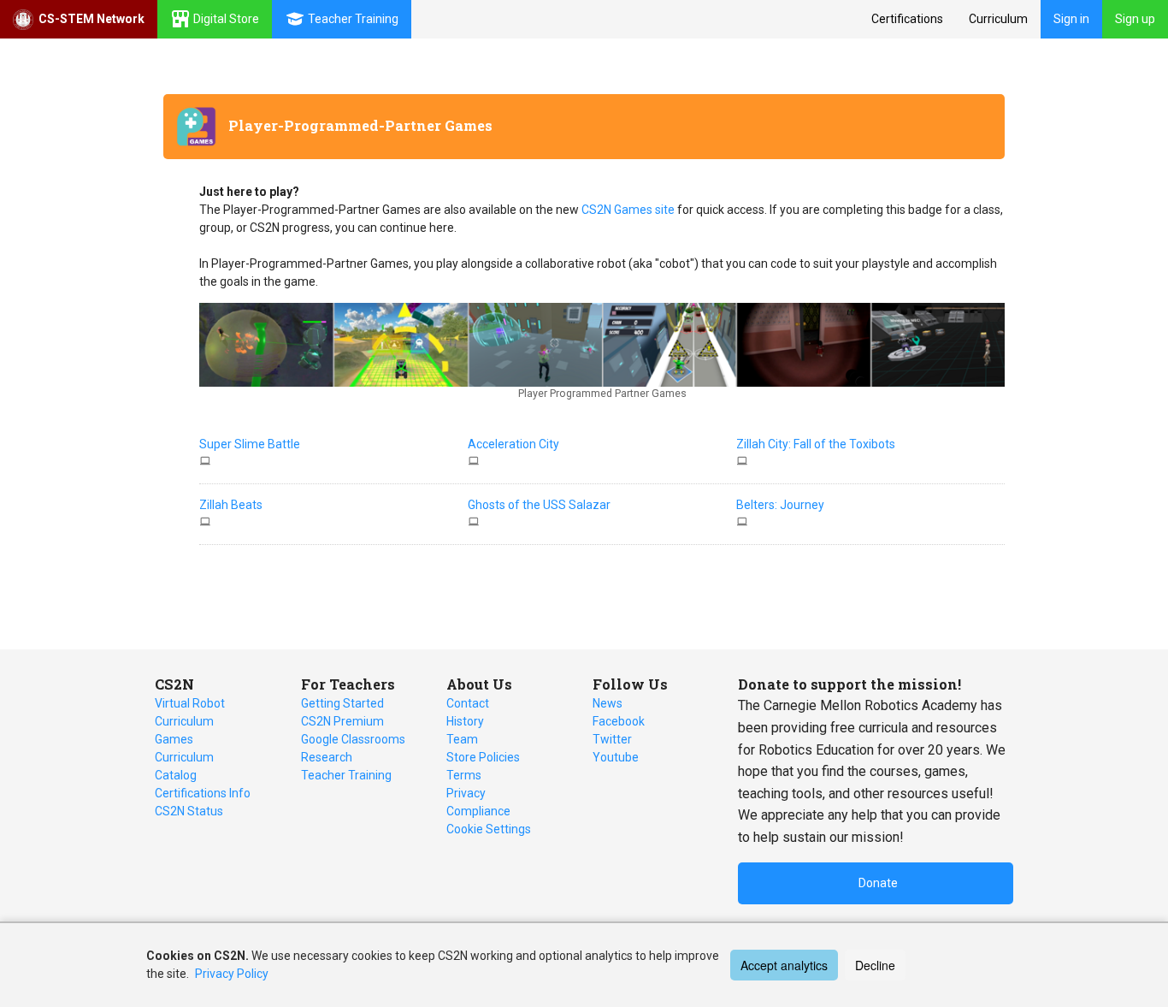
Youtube (616, 757)
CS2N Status (189, 811)
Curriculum (998, 19)
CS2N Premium (342, 721)
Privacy (466, 793)
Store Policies (483, 757)
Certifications (907, 19)
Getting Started (342, 703)
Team (462, 739)
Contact (467, 703)
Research (326, 757)
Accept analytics (784, 965)
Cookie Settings (488, 829)
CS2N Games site (629, 209)
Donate (878, 883)
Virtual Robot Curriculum (190, 712)
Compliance (478, 811)
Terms (463, 775)
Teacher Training (346, 775)
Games (174, 739)
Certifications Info (203, 793)
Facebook (619, 721)
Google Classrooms (353, 739)
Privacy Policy (231, 973)
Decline (875, 965)
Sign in (1071, 19)
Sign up (1135, 19)
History (465, 721)
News (607, 703)
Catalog (176, 775)
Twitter (612, 739)
